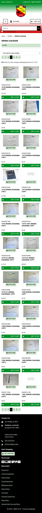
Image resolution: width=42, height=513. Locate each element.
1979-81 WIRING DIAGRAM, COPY (7, 259)
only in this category (9, 32)
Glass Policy (5, 500)
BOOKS (10, 36)
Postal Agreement (7, 481)
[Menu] (5, 21)
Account (15, 21)
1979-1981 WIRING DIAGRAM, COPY (29, 225)
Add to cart (15, 97)
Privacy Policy (5, 477)
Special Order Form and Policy (10, 504)
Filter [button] (4, 45)
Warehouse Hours (7, 485)
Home (3, 2)
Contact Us (9, 2)
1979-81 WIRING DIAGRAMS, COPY (8, 293)
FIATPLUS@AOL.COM (11, 444)
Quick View (11, 79)
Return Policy (5, 489)
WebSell (32, 509)
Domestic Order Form (8, 496)
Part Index (4, 493)
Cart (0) (36, 21)
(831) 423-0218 (9, 440)
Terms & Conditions (7, 474)
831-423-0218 (37, 2)
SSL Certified (9, 453)
